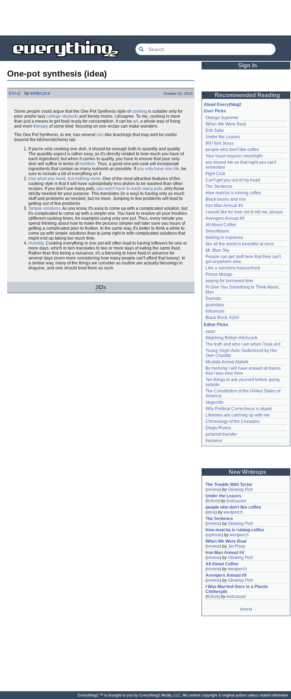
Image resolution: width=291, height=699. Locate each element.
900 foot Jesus (219, 143)
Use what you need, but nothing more (64, 178)
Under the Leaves (222, 136)
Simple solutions (44, 208)
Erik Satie (214, 130)
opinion (214, 534)
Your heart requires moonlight (234, 155)
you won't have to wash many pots (129, 188)
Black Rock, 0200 (222, 317)
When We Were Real (225, 124)
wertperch (233, 512)
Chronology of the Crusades (232, 421)
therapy (40, 126)
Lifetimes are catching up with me (237, 415)
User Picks (215, 110)
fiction (212, 500)
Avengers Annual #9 (225, 218)
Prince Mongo (218, 274)
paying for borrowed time (229, 280)
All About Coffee (220, 224)
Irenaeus (214, 440)
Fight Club (215, 173)
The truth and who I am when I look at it (242, 344)
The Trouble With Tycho (228, 484)
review (213, 489)
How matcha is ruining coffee (233, 192)
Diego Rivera (218, 427)
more (246, 609)
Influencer (215, 311)
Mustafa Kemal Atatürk (226, 361)
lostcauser (236, 500)
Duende (213, 298)
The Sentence (218, 186)
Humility (36, 243)
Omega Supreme (221, 117)
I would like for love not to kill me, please (244, 211)
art (135, 121)
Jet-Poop (236, 546)
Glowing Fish (240, 489)
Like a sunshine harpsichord (232, 267)
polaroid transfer (221, 434)
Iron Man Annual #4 (224, 205)
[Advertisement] (145, 18)
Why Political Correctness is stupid (238, 408)
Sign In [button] (247, 65)
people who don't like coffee (232, 149)
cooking (139, 111)
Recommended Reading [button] (247, 95)
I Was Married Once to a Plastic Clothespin (237, 589)
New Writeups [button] (247, 472)
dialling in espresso (224, 237)
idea (14, 93)
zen (100, 134)
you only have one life (158, 168)
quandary (214, 304)
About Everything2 (222, 104)
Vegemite (214, 402)
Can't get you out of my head (232, 180)
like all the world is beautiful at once (239, 243)
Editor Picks (216, 324)
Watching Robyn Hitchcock (231, 337)
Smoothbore (217, 231)
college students (62, 116)
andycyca (40, 93)
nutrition (87, 163)
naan (210, 331)
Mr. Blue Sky (217, 250)
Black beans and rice (225, 199)
